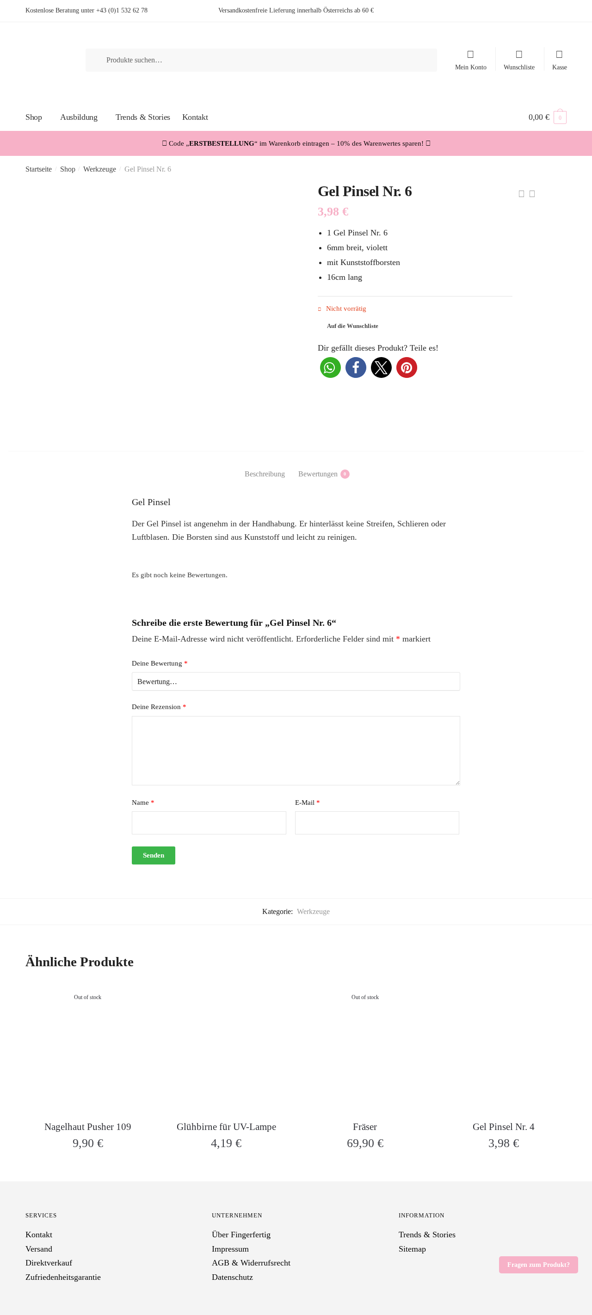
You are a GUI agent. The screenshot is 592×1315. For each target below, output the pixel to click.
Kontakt (38, 1234)
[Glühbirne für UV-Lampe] (226, 1047)
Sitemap (412, 1248)
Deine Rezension (159, 706)
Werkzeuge (99, 169)
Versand (38, 1248)
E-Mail (307, 802)
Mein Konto (471, 67)
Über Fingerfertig (241, 1234)
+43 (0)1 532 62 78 (122, 10)
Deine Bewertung (160, 663)
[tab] (265, 466)
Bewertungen (318, 474)
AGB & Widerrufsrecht (251, 1262)
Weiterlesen (88, 1167)
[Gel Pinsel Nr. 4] (503, 1047)
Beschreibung (265, 474)
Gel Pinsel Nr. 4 (504, 1126)
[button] (330, 367)
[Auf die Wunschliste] (139, 996)
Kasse (559, 67)
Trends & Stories (427, 1234)
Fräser (365, 1126)
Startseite (38, 169)
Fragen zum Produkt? (538, 1264)
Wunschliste (519, 67)
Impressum (230, 1248)
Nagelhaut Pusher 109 (87, 1126)
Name (143, 802)
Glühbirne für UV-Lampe (226, 1126)
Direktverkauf (48, 1262)
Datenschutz (232, 1277)
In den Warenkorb (226, 1167)
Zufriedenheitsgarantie (63, 1277)
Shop (67, 169)
